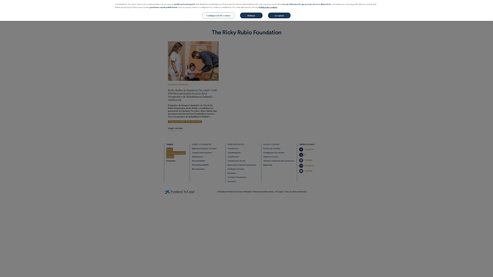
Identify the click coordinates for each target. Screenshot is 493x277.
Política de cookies (267, 7)
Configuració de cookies (218, 15)
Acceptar (279, 15)
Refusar (251, 15)
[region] (246, 10)
